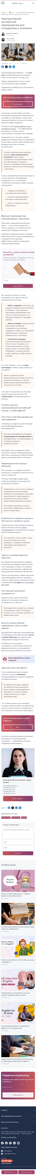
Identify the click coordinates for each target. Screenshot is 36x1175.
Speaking (24, 817)
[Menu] (33, 3)
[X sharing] (6, 66)
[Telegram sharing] (13, 66)
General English (16, 817)
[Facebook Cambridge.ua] (6, 1143)
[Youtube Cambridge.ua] (18, 1143)
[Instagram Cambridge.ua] (10, 1143)
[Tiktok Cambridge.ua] (2, 1143)
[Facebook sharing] (2, 66)
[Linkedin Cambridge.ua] (14, 1143)
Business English (6, 817)
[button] (2, 808)
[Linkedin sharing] (10, 66)
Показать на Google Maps (8, 1137)
